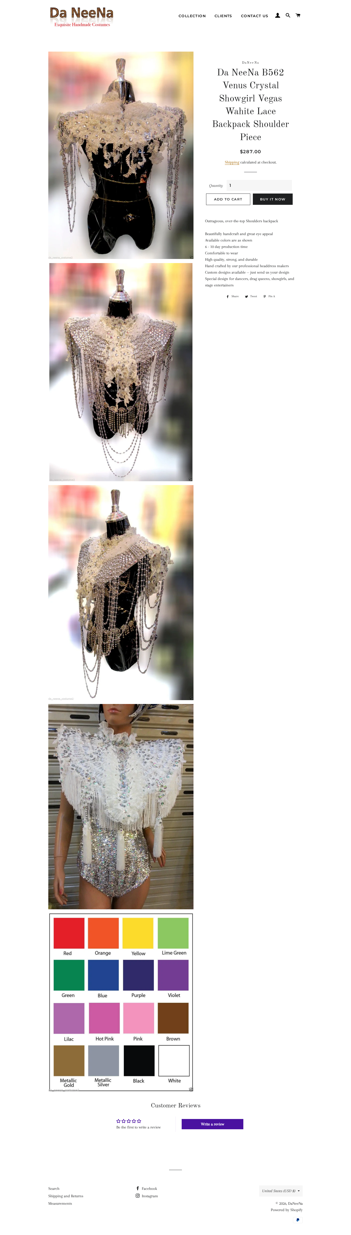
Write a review (212, 1124)
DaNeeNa (295, 1203)
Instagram (149, 1196)
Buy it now (272, 199)
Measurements (60, 1203)
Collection (192, 16)
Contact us (255, 16)
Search (53, 1188)
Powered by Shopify (287, 1210)
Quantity (216, 185)
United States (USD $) (278, 1191)
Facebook (149, 1188)
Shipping (232, 162)
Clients (223, 16)
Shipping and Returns (65, 1196)
